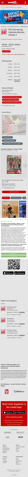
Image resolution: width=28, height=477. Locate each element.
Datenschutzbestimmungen (20, 219)
